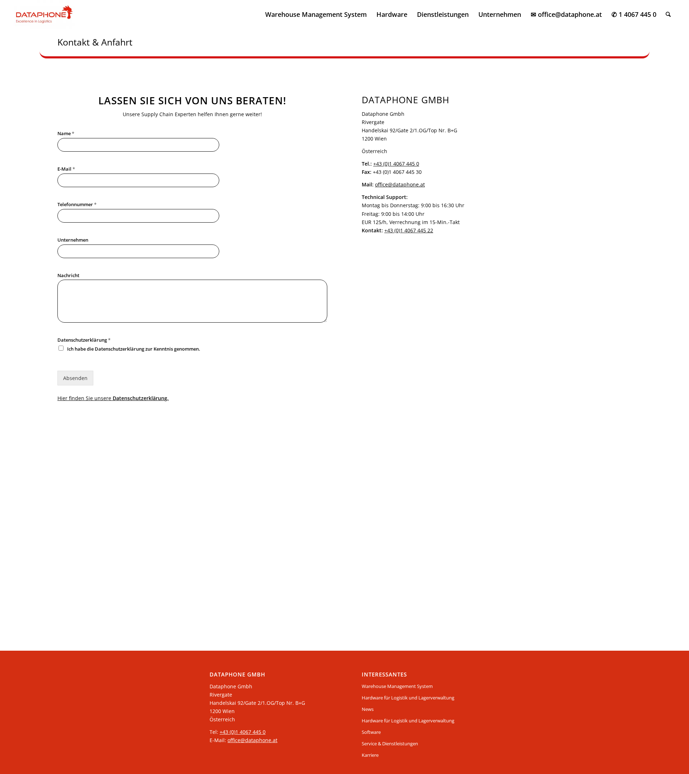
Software (371, 732)
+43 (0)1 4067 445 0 (396, 163)
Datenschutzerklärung (84, 340)
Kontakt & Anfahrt (94, 42)
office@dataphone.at (400, 184)
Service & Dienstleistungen (390, 743)
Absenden (75, 378)
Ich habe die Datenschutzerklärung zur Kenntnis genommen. (133, 349)
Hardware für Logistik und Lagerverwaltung (408, 697)
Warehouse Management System (397, 686)
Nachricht (68, 275)
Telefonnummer (77, 204)
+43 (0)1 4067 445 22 (408, 230)
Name (65, 133)
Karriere (370, 755)
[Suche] (668, 14)
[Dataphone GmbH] (44, 14)
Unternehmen (72, 240)
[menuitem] (316, 14)
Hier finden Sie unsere (113, 398)
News (368, 709)
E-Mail (66, 169)
